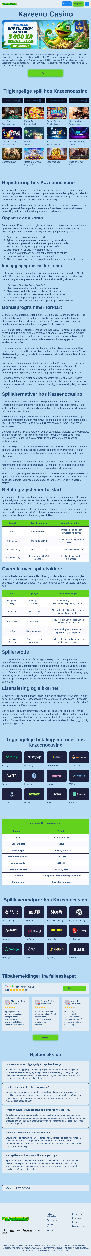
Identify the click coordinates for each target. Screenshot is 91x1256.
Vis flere (45, 1037)
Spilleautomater (77, 100)
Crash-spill (55, 100)
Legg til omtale (74, 988)
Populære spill (10, 100)
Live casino (32, 100)
